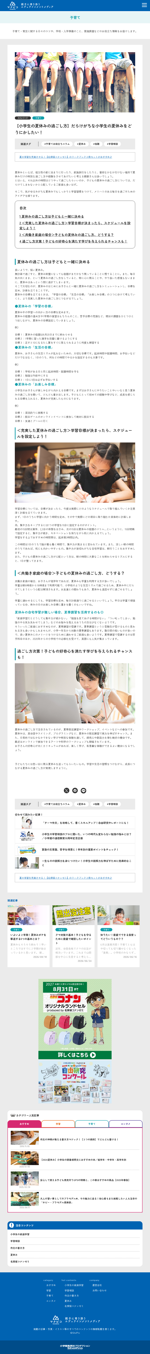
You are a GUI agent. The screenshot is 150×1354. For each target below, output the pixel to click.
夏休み (14, 1254)
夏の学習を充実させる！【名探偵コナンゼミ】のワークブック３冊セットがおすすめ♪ (65, 157)
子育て (38, 117)
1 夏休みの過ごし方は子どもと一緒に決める (51, 216)
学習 (48, 1290)
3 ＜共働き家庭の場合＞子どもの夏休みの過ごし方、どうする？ (66, 234)
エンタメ (51, 1301)
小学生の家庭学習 (19, 1234)
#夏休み (81, 144)
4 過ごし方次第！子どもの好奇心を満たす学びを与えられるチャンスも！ (73, 241)
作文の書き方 (17, 1248)
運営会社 (97, 1285)
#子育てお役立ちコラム (57, 144)
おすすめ (51, 1285)
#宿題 (96, 144)
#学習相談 (112, 144)
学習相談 (15, 1241)
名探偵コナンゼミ (19, 1261)
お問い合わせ (99, 1290)
